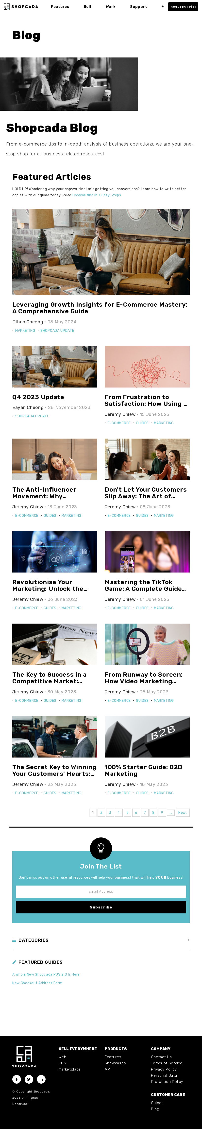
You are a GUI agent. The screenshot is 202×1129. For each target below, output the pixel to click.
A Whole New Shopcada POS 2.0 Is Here (46, 974)
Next (182, 813)
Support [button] (138, 6)
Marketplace (70, 1069)
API (108, 1069)
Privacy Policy (164, 1069)
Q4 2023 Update (38, 397)
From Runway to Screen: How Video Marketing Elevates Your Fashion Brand (144, 685)
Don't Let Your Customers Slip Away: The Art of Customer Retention (146, 496)
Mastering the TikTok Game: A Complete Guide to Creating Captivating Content (143, 592)
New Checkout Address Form (37, 983)
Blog (155, 1109)
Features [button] (60, 6)
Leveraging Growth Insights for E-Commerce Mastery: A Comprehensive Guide (99, 308)
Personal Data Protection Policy (167, 1078)
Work (111, 6)
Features (113, 1057)
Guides (142, 423)
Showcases (115, 1063)
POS (62, 1063)
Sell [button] (87, 6)
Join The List (101, 866)
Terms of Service (167, 1063)
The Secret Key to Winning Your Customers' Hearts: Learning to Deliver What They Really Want (54, 777)
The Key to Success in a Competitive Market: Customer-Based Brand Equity (49, 685)
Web (63, 1057)
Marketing (25, 331)
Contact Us (161, 1057)
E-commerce (119, 423)
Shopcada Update (57, 331)
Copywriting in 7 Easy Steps (96, 195)
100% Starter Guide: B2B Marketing (143, 770)
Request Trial (183, 6)
